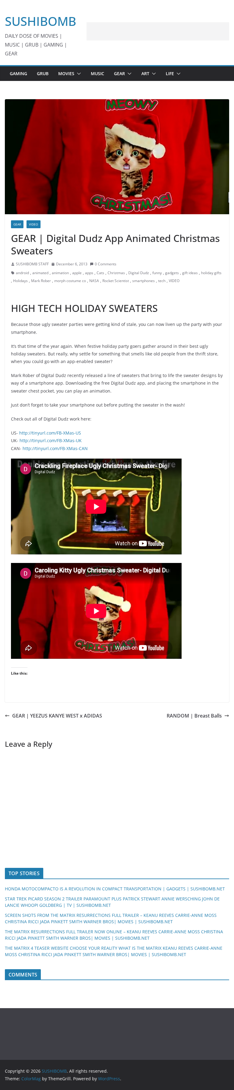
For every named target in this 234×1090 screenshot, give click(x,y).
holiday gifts (211, 272)
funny (157, 272)
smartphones (143, 280)
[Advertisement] (158, 31)
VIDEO (33, 224)
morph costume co (70, 280)
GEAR (119, 73)
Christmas (116, 272)
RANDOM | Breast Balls (194, 715)
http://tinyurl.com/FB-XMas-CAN (55, 448)
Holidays (20, 280)
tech (161, 280)
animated (40, 272)
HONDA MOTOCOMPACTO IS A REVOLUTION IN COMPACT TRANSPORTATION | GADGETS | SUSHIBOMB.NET (115, 889)
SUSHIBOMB (40, 21)
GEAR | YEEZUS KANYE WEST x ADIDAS (57, 715)
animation (60, 272)
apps (89, 272)
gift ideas (190, 272)
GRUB (42, 73)
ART (145, 73)
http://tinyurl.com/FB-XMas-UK (51, 440)
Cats (100, 272)
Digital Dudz (138, 272)
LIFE (170, 73)
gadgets (172, 272)
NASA (94, 280)
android (22, 272)
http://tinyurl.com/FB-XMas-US (50, 433)
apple (77, 272)
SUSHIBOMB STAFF (32, 264)
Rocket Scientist (115, 280)
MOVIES (66, 73)
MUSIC (97, 73)
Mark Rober (41, 280)
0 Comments (105, 264)
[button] (77, 73)
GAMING (18, 73)
